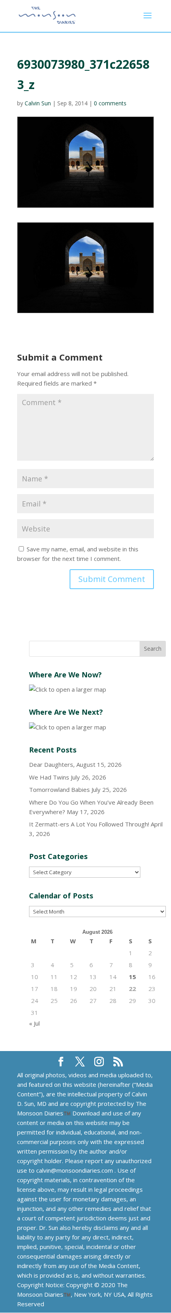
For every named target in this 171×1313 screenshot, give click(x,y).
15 (132, 977)
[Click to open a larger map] (67, 689)
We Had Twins (49, 777)
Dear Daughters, (52, 764)
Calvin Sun (38, 103)
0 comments (110, 103)
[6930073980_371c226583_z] (85, 268)
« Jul (34, 1023)
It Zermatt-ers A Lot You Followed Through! (89, 824)
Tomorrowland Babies (59, 789)
